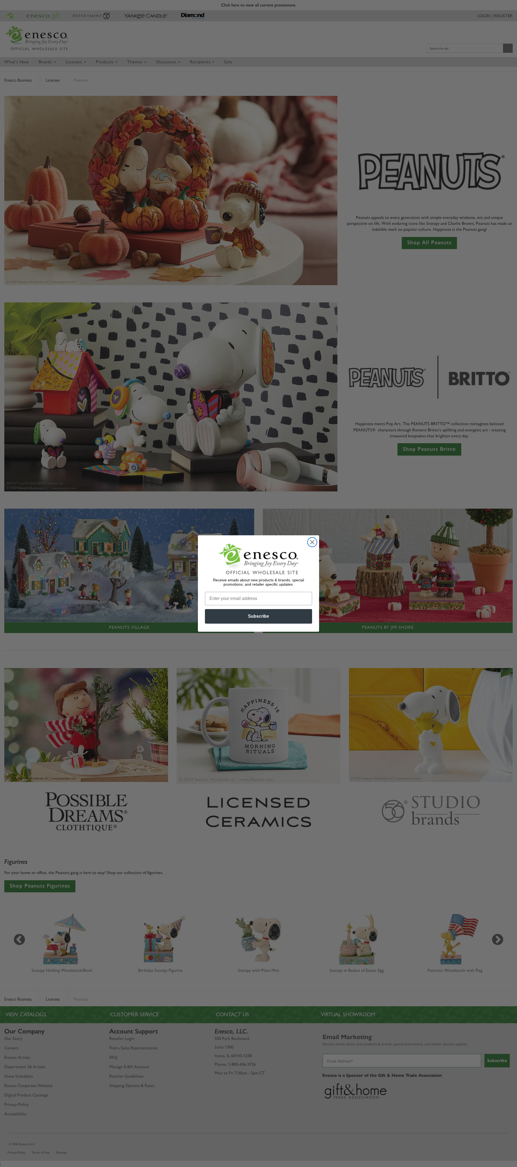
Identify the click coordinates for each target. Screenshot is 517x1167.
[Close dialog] (312, 542)
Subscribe (258, 616)
